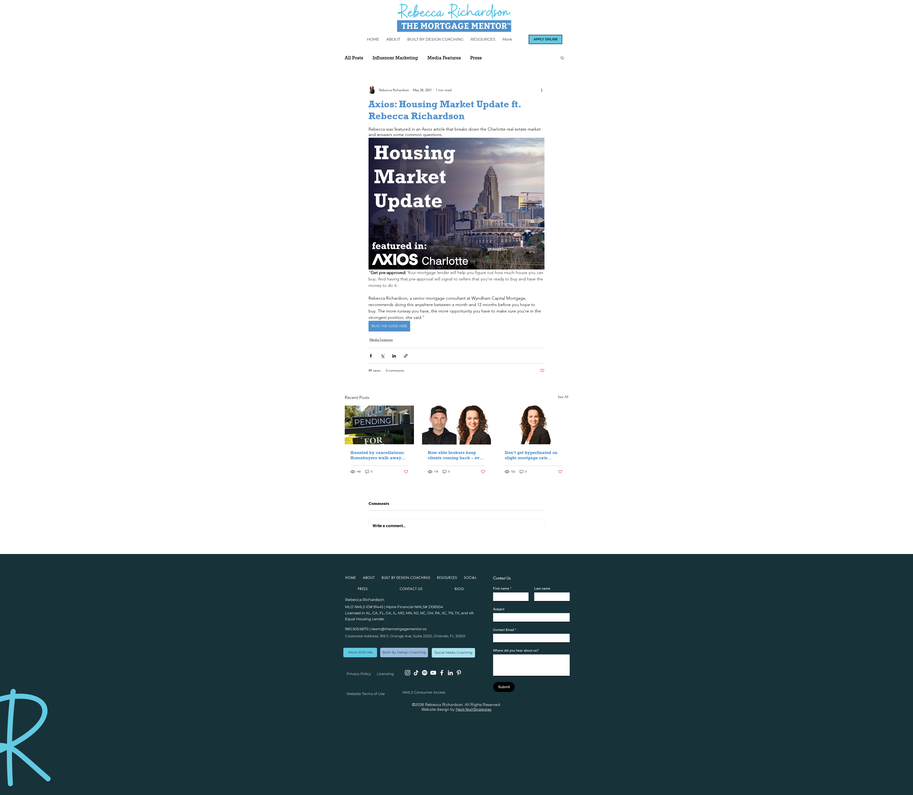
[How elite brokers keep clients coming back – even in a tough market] (456, 425)
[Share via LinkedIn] (394, 356)
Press (476, 57)
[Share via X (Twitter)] (382, 356)
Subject (498, 609)
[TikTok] (416, 672)
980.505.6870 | (358, 629)
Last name (542, 588)
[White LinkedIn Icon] (450, 672)
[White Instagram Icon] (407, 672)
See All (563, 397)
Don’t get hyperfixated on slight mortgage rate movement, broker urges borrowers (531, 455)
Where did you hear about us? (516, 650)
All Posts (354, 57)
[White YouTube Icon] (433, 672)
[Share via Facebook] (371, 356)
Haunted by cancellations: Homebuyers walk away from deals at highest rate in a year (377, 455)
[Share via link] (405, 356)
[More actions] (541, 90)
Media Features (444, 57)
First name (502, 588)
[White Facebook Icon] (441, 672)
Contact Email (504, 630)
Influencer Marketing (395, 57)
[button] (562, 58)
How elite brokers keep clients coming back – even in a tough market (456, 455)
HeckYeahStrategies (474, 709)
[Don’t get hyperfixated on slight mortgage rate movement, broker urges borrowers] (533, 425)
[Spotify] (424, 672)
